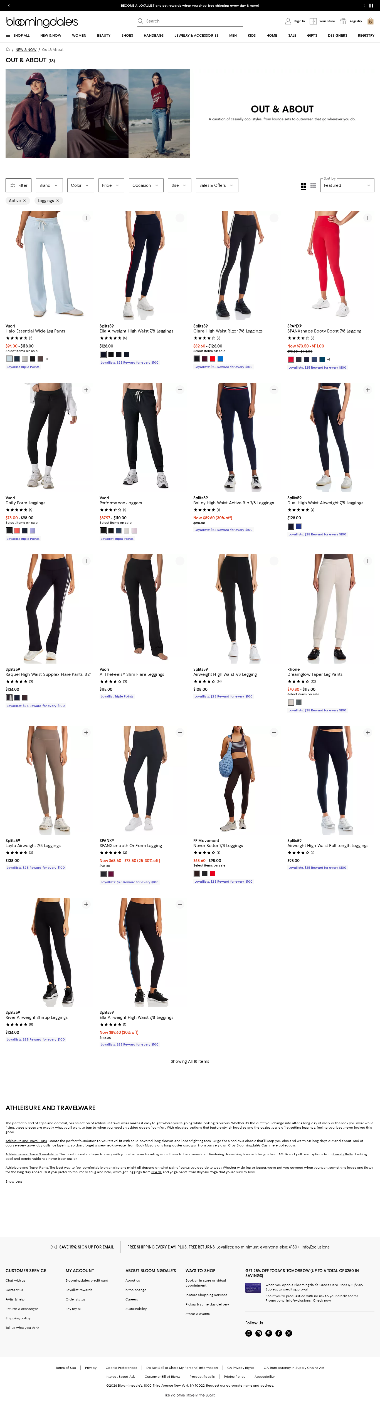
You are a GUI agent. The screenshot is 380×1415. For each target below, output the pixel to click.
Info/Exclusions (316, 1247)
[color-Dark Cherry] (205, 359)
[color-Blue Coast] (17, 359)
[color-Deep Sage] (299, 702)
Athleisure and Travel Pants (27, 1168)
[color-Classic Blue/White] (220, 359)
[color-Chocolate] (197, 873)
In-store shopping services (207, 1295)
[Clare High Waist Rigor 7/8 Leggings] (237, 265)
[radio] (9, 359)
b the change (135, 1290)
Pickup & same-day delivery (207, 1304)
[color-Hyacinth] (32, 530)
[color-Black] (32, 359)
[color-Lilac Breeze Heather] (134, 530)
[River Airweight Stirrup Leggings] (49, 952)
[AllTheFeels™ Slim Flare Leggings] (143, 608)
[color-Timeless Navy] (306, 359)
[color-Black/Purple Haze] (119, 354)
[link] (49, 345)
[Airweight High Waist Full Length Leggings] (331, 780)
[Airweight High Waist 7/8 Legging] (237, 608)
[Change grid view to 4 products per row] (303, 186)
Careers (131, 1299)
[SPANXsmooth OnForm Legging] (143, 780)
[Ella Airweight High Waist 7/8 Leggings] (143, 265)
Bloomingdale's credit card (87, 1280)
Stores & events (198, 1314)
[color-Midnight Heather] (103, 530)
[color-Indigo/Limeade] (126, 354)
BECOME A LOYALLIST (138, 6)
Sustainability (136, 1309)
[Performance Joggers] (143, 437)
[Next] (86, 266)
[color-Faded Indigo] (314, 359)
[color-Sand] (291, 702)
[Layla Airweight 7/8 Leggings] (49, 780)
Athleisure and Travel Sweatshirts (32, 1154)
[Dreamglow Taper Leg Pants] (331, 608)
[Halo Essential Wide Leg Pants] (49, 265)
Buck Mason (146, 1145)
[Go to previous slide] (9, 5)
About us (132, 1280)
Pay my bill (74, 1309)
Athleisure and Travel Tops (26, 1141)
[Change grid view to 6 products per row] (313, 185)
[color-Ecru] (25, 359)
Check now (322, 1300)
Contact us (14, 1290)
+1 (46, 359)
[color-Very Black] (299, 359)
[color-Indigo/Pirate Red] (103, 354)
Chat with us (15, 1280)
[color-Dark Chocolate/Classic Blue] (25, 698)
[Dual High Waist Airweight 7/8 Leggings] (331, 437)
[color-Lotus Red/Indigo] (212, 359)
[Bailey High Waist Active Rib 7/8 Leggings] (237, 437)
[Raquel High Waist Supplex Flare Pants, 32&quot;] (49, 608)
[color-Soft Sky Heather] (9, 359)
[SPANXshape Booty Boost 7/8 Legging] (331, 265)
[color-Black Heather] (111, 530)
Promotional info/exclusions (288, 1300)
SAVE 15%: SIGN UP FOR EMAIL (86, 1247)
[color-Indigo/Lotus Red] (17, 698)
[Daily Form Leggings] (49, 437)
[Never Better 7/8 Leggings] (237, 780)
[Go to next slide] (364, 5)
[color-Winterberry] (212, 873)
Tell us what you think (22, 1328)
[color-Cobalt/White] (299, 526)
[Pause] (371, 5)
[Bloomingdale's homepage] (9, 50)
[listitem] (190, 5)
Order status (75, 1299)
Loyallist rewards (79, 1290)
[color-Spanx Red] (291, 359)
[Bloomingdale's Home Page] (42, 22)
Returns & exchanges (22, 1309)
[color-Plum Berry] (111, 874)
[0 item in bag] (370, 21)
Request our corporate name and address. (240, 1385)
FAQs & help (15, 1299)
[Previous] (12, 266)
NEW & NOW (26, 50)
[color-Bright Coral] (17, 530)
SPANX (156, 1172)
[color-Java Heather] (40, 359)
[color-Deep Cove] (322, 359)
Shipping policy (18, 1318)
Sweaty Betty (342, 1154)
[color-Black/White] (111, 354)
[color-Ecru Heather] (126, 530)
